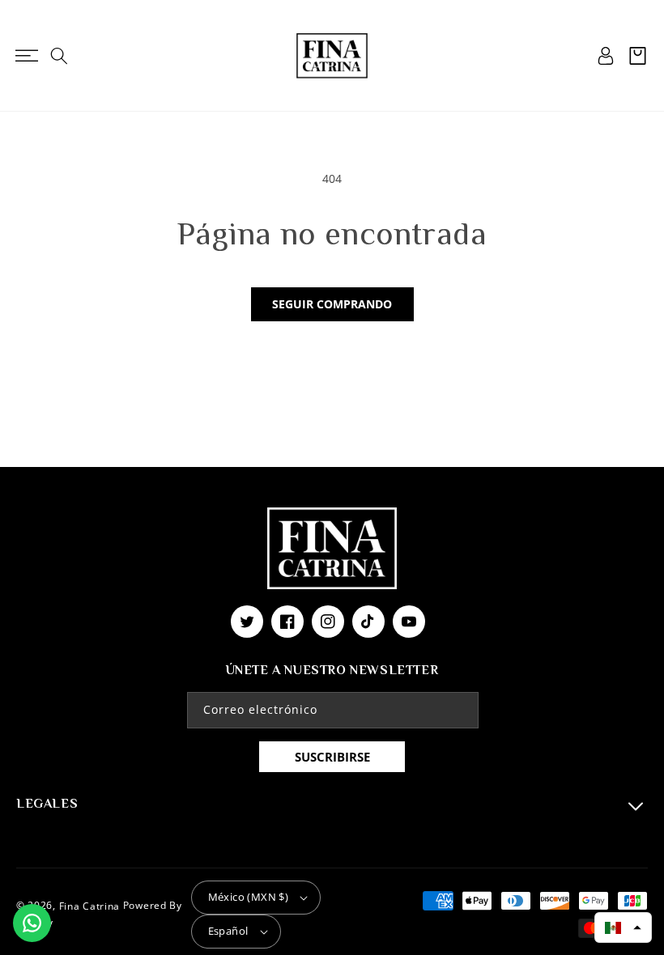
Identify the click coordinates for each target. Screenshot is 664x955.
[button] (26, 56)
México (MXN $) (248, 896)
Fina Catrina (91, 906)
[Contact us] (32, 923)
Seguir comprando (332, 304)
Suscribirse (332, 757)
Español (228, 930)
